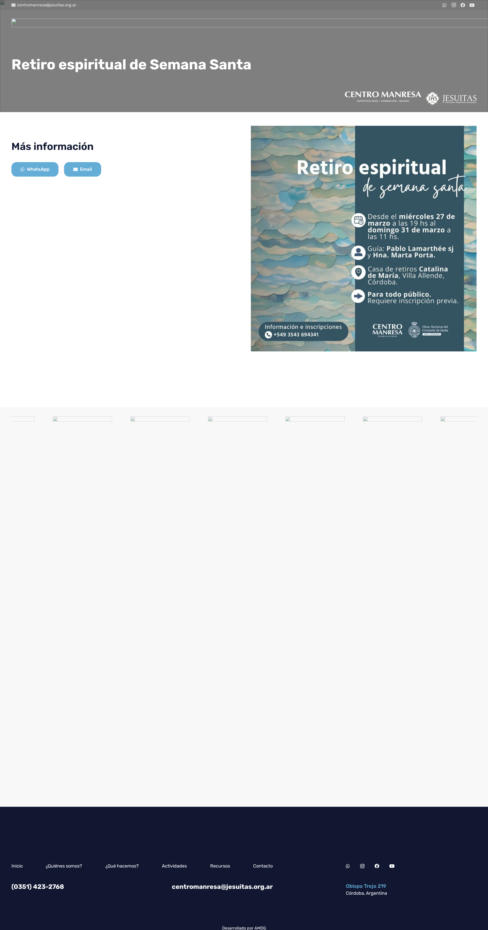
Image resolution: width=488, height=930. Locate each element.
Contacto (263, 866)
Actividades (174, 866)
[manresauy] (267, 607)
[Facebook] (462, 5)
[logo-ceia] (112, 607)
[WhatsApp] (444, 5)
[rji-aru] (344, 607)
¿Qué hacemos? (122, 866)
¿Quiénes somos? (64, 866)
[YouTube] (472, 5)
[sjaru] (422, 607)
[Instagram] (453, 5)
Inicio (17, 866)
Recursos (220, 866)
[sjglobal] (34, 607)
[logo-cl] (189, 607)
